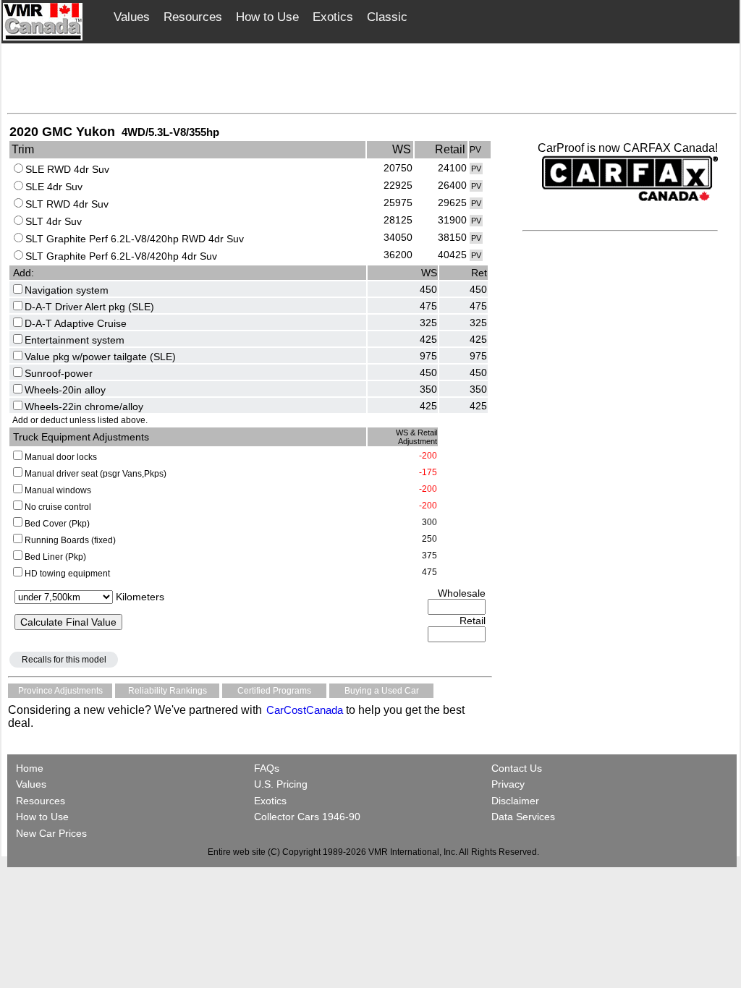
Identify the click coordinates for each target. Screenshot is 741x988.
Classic (387, 17)
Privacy (508, 784)
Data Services (523, 816)
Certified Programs (274, 691)
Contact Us (516, 768)
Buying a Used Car (381, 691)
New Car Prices (51, 833)
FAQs (266, 768)
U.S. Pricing (281, 784)
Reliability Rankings (167, 691)
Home (31, 768)
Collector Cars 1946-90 (307, 816)
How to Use (267, 17)
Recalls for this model (64, 660)
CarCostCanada (303, 710)
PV (476, 168)
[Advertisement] (372, 77)
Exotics (333, 17)
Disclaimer (515, 800)
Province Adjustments (60, 691)
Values (132, 17)
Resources (193, 17)
